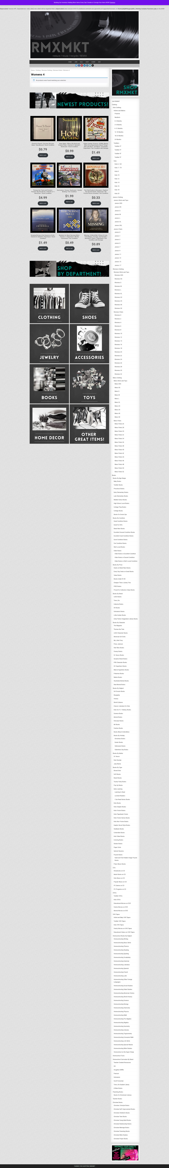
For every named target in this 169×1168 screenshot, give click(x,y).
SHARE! (93, 62)
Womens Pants (57, 70)
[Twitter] (76, 65)
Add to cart (43, 155)
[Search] (93, 65)
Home (33, 70)
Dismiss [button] (112, 2)
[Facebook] (79, 65)
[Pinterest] (82, 65)
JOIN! (76, 62)
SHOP (87, 62)
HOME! (70, 62)
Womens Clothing (47, 70)
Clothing (38, 70)
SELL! (81, 62)
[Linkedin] (84, 65)
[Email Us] (90, 65)
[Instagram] (87, 65)
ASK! (99, 62)
